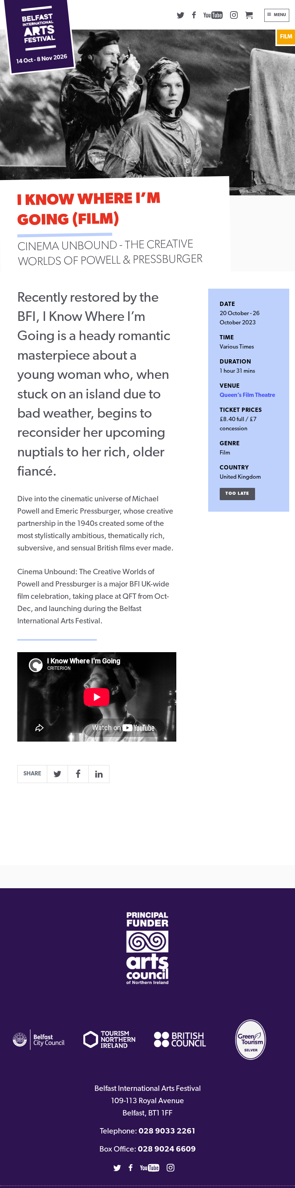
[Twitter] (180, 15)
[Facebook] (194, 15)
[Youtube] (213, 15)
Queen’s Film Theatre (247, 395)
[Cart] (249, 15)
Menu (280, 15)
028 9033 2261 (167, 1131)
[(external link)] (147, 948)
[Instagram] (234, 15)
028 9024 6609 (167, 1149)
